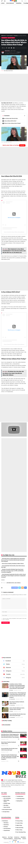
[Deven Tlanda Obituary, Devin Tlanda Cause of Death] (5, 709)
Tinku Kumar (7, 50)
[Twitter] (14, 664)
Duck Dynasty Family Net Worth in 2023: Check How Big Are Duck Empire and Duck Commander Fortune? (13, 576)
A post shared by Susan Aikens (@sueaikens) (14, 232)
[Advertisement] (14, 19)
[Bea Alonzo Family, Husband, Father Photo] (5, 703)
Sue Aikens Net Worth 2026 (11, 118)
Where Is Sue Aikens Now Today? (12, 123)
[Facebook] (14, 660)
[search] (22, 1)
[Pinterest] (14, 667)
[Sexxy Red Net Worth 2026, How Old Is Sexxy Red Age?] (5, 715)
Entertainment (11, 37)
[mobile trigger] (2, 1)
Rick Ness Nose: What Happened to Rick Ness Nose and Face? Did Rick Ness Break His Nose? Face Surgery (13, 560)
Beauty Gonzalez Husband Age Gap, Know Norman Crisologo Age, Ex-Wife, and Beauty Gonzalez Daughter (12, 571)
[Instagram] (14, 670)
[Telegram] (14, 677)
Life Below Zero (10, 582)
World (12, 690)
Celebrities (4, 37)
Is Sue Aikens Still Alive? (10, 121)
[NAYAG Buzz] (13, 1)
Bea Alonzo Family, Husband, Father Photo (13, 563)
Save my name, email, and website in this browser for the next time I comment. (14, 619)
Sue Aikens (18, 582)
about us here (7, 786)
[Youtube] (14, 674)
